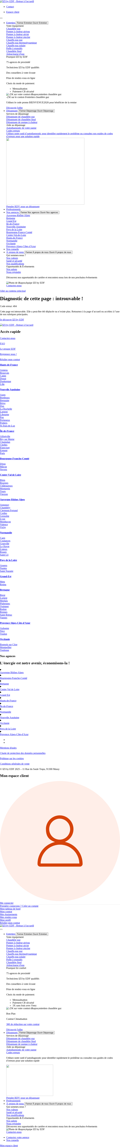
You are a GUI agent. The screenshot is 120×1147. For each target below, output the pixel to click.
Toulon (3, 634)
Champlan (5, 442)
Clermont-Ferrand (9, 510)
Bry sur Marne (7, 439)
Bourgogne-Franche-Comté (13, 678)
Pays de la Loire (8, 728)
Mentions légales (8, 747)
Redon (3, 609)
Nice (2, 631)
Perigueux (5, 420)
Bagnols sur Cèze (8, 644)
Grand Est (5, 695)
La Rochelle (6, 409)
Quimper (4, 606)
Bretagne (4, 683)
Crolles (3, 513)
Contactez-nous (7, 338)
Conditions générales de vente (15, 763)
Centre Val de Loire (9, 689)
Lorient (3, 598)
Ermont (3, 450)
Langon (4, 411)
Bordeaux (5, 397)
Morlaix (4, 600)
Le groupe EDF (8, 349)
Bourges (4, 483)
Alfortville (5, 436)
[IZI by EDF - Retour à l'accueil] (17, 1)
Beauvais (4, 373)
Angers (3, 565)
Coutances (5, 540)
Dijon (3, 464)
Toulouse (4, 650)
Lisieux (3, 549)
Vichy (3, 527)
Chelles (3, 444)
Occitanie (4, 723)
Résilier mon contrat (10, 359)
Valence (4, 524)
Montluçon (5, 521)
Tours (3, 491)
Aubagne (4, 628)
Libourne (4, 414)
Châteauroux (6, 485)
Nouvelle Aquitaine (9, 717)
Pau (2, 417)
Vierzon (4, 494)
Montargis (5, 488)
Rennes (3, 612)
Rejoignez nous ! (8, 354)
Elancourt (5, 447)
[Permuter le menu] (1, 18)
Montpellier (5, 647)
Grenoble (4, 516)
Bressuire (4, 400)
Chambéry (5, 507)
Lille (2, 384)
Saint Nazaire (6, 571)
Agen (2, 394)
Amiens (4, 370)
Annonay (4, 504)
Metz (2, 581)
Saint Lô (4, 554)
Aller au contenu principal (13, 291)
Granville (4, 543)
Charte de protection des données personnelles (22, 753)
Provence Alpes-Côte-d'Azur (14, 734)
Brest (2, 595)
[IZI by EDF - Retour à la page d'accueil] (17, 925)
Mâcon (3, 466)
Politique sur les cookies (12, 758)
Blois (2, 480)
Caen (2, 538)
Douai (3, 378)
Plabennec (5, 603)
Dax (2, 406)
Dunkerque (5, 381)
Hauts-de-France (8, 700)
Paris (2, 453)
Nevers (3, 469)
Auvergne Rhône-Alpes (12, 672)
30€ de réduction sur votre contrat (22, 1024)
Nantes (3, 568)
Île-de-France (6, 706)
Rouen (3, 552)
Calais (3, 375)
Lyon (2, 519)
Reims (3, 584)
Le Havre (4, 546)
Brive (2, 403)
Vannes (3, 617)
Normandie (5, 712)
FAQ (2, 343)
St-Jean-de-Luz (7, 425)
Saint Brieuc (6, 615)
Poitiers (3, 423)
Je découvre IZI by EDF (12, 319)
